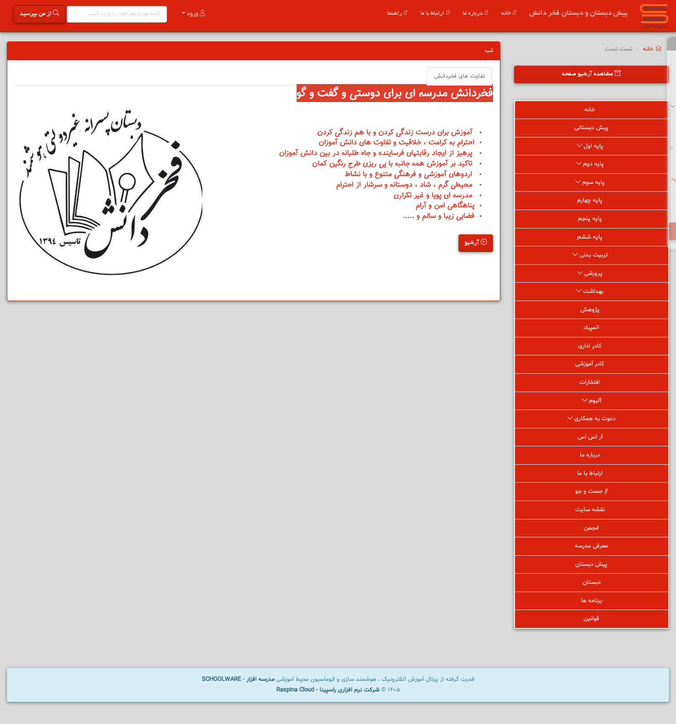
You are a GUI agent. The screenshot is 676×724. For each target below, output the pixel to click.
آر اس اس (591, 437)
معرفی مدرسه (591, 546)
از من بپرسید (36, 14)
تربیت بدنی (593, 255)
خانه (506, 14)
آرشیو (472, 243)
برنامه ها (591, 601)
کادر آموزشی (590, 364)
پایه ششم (590, 237)
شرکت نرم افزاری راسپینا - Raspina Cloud (327, 690)
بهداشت (593, 291)
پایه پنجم (591, 219)
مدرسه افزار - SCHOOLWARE (238, 679)
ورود (192, 14)
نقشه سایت (591, 510)
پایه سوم (593, 182)
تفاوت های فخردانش (459, 76)
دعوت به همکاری (594, 419)
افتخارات (590, 382)
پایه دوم (593, 164)
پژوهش (591, 310)
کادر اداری (590, 346)
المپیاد (591, 328)
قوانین (591, 619)
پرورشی (593, 273)
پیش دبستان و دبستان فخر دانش (578, 13)
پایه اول (593, 146)
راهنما (395, 14)
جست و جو (590, 491)
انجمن (591, 528)
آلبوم (594, 401)
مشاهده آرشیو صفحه (588, 74)
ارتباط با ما (433, 14)
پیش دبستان (591, 564)
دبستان (592, 582)
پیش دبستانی (591, 128)
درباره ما (473, 14)
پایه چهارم (590, 200)
